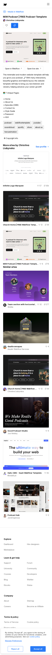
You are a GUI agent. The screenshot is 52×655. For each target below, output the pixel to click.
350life (10, 307)
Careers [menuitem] (7, 606)
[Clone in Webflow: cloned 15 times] (14, 25)
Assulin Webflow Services (18, 349)
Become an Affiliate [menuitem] (35, 606)
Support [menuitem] (7, 563)
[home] (5, 5)
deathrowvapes (15, 347)
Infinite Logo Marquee (13, 186)
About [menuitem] (6, 601)
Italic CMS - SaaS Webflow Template (25, 473)
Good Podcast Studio (18, 431)
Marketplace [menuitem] (9, 550)
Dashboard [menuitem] (8, 544)
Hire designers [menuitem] (33, 544)
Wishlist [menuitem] (30, 580)
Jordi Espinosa (14, 518)
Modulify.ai (12, 476)
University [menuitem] (8, 569)
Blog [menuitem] (6, 580)
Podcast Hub (14, 515)
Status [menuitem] (29, 585)
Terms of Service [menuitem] (11, 622)
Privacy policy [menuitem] (10, 628)
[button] (6, 25)
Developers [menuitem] (32, 574)
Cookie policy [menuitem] (33, 622)
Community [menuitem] (32, 569)
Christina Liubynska (16, 391)
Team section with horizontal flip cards (22, 304)
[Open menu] (48, 4)
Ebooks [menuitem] (7, 585)
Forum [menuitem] (29, 563)
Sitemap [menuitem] (30, 601)
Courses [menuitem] (7, 574)
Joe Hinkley (13, 433)
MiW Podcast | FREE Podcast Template (20, 264)
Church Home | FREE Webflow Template (20, 225)
